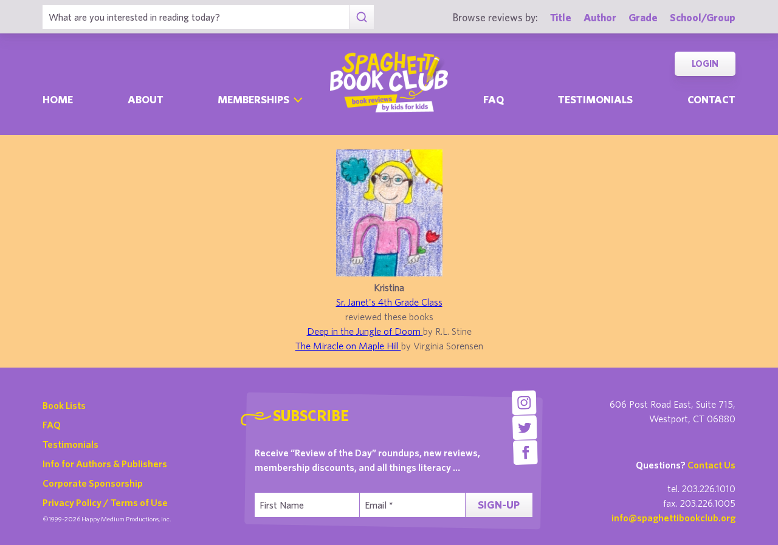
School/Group (702, 17)
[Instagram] (523, 402)
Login (705, 63)
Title (560, 17)
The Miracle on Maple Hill (348, 345)
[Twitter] (524, 427)
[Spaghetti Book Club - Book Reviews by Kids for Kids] (389, 82)
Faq (493, 99)
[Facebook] (525, 452)
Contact (711, 99)
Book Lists (64, 405)
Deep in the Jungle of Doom (365, 331)
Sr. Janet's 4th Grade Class (389, 301)
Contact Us (711, 464)
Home (58, 99)
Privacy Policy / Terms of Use (105, 502)
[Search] (361, 17)
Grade (643, 17)
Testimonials (595, 99)
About (146, 99)
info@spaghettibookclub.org (673, 517)
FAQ (52, 424)
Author (600, 17)
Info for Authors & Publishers (105, 463)
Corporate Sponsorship (93, 483)
